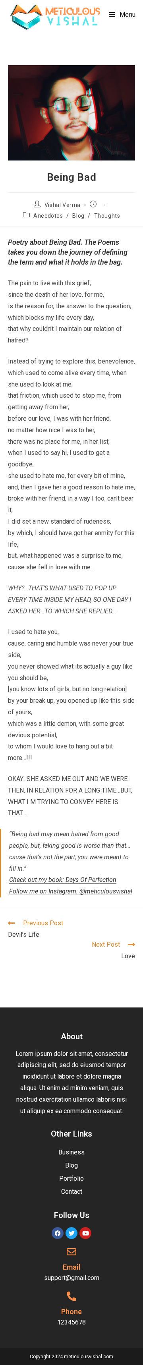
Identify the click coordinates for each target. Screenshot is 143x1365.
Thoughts (107, 216)
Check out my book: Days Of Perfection (62, 880)
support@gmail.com (71, 1278)
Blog (78, 216)
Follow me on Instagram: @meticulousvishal (70, 891)
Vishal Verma (62, 205)
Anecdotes (48, 216)
